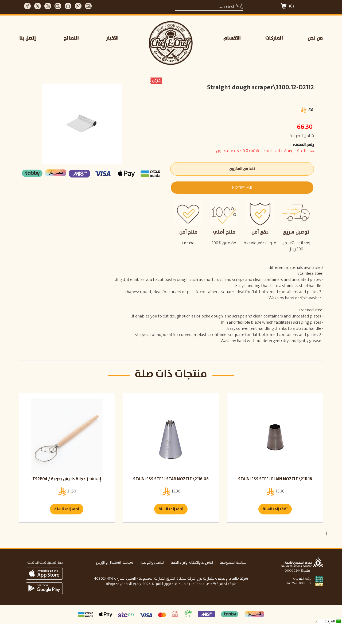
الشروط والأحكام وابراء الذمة (192, 562)
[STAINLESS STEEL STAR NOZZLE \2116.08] (171, 437)
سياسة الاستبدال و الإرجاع (114, 562)
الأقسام (232, 38)
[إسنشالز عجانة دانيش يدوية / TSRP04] (66, 437)
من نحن (315, 38)
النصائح (71, 38)
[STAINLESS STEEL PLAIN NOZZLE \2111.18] (275, 437)
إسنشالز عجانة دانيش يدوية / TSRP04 (66, 479)
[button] (242, 187)
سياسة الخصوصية (233, 562)
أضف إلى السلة (66, 509)
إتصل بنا (27, 38)
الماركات (274, 38)
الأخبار (112, 38)
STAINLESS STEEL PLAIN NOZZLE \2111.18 (275, 479)
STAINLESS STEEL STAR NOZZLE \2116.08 (171, 479)
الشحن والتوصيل (152, 562)
